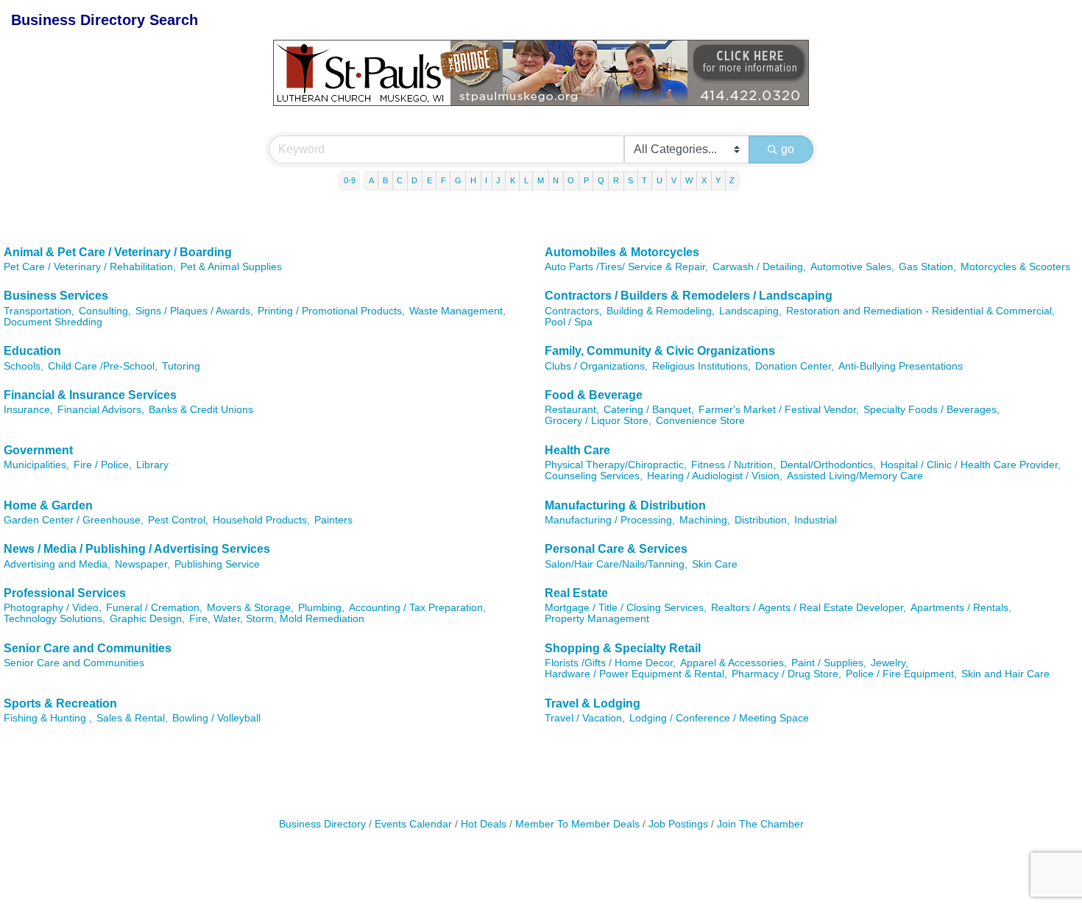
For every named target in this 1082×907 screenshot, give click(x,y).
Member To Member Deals (577, 824)
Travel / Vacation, (585, 718)
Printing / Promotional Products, (331, 311)
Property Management (597, 618)
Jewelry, (889, 662)
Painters (333, 520)
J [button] (498, 180)
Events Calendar (413, 824)
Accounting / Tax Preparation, (417, 607)
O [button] (570, 180)
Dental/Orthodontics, (828, 464)
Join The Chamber (760, 824)
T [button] (644, 180)
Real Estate (576, 593)
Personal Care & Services (616, 549)
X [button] (704, 180)
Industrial (815, 520)
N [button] (556, 180)
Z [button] (732, 180)
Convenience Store (700, 420)
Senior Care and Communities (88, 648)
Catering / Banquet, (649, 409)
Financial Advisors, (100, 409)
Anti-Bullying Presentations (900, 366)
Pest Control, (178, 520)
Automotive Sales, (852, 266)
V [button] (673, 180)
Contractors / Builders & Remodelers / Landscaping (688, 295)
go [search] (787, 149)
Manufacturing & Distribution (625, 505)
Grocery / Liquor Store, (598, 420)
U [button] (659, 180)
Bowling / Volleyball (216, 718)
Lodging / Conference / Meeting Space (719, 718)
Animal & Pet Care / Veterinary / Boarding (118, 252)
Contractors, (573, 311)
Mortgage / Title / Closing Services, (626, 607)
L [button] (526, 180)
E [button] (429, 180)
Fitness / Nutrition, (733, 464)
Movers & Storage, (250, 607)
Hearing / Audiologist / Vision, (714, 475)
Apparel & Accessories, (733, 662)
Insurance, (28, 409)
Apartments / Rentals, (960, 607)
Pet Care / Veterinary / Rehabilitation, (90, 266)
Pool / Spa (569, 322)
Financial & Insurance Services (90, 395)
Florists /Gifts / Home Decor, (610, 662)
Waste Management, (457, 311)
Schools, (23, 366)
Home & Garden (48, 505)
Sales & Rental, (132, 718)
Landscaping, (750, 311)
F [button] (443, 180)
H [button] (473, 180)
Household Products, (261, 520)
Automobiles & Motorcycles (622, 252)
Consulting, (105, 311)
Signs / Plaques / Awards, (194, 311)
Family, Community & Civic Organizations (660, 351)
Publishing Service (217, 564)
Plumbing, (321, 607)
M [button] (540, 180)
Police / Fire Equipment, (901, 674)
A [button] (371, 180)
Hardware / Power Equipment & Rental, (636, 674)
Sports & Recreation (60, 703)
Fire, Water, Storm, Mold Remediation (276, 618)
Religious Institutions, (701, 366)
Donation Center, (794, 366)
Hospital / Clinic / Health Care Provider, (970, 464)
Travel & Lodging (592, 703)
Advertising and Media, (57, 564)
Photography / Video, (53, 607)
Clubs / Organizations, (596, 366)
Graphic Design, (147, 618)
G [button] (458, 180)
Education (32, 351)
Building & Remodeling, (661, 311)
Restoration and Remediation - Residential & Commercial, (920, 311)
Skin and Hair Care (1005, 674)
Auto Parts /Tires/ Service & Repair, (626, 266)
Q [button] (601, 180)
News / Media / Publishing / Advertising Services (137, 549)
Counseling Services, (594, 475)
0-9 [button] (350, 180)
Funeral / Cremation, (154, 607)
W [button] (689, 180)
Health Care (577, 450)
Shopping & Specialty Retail (623, 648)
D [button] (414, 180)
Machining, (704, 520)
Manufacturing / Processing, (610, 520)
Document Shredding (53, 322)
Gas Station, (927, 266)
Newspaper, (142, 564)
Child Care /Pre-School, (103, 366)
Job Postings (678, 824)
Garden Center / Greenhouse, (74, 520)
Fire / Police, (103, 464)
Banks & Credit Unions (201, 409)
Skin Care (715, 564)
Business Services (56, 295)
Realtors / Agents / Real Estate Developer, (808, 607)
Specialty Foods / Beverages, (931, 409)
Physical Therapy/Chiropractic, (616, 464)
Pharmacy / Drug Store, (786, 674)
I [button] (486, 180)
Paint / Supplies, (828, 662)
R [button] (616, 180)
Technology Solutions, (54, 618)
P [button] (586, 180)
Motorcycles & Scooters (1015, 266)
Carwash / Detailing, (759, 266)
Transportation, (39, 311)
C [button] (400, 180)
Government (38, 450)
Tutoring (181, 366)
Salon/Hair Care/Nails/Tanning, (616, 564)
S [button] (630, 180)
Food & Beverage (594, 395)
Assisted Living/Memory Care (855, 475)
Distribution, (762, 520)
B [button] (385, 180)
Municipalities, (36, 464)
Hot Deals (483, 824)
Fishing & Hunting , (48, 718)
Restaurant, (572, 409)
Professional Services (65, 593)
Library (152, 464)
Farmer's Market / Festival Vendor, (779, 409)
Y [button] (718, 180)
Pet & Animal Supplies (231, 266)
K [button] (512, 180)
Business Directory (322, 824)
